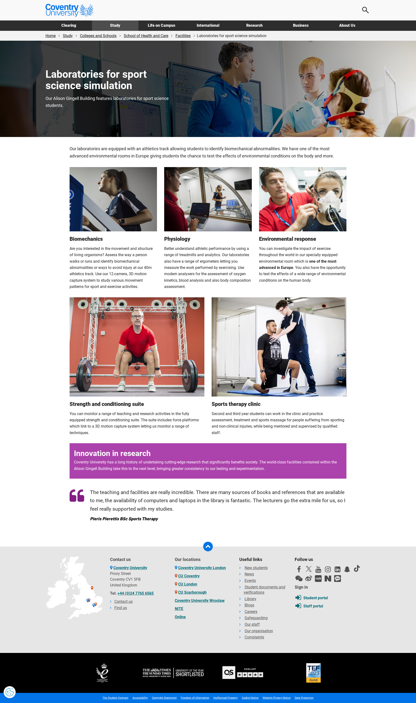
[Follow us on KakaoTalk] (337, 578)
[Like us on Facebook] (299, 570)
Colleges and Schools (98, 35)
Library (250, 599)
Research (254, 25)
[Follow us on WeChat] (299, 578)
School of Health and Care (146, 35)
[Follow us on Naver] (328, 578)
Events (250, 580)
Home (51, 35)
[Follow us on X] (308, 569)
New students (256, 568)
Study (115, 25)
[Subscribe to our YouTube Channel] (318, 570)
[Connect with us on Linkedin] (337, 570)
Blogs (249, 605)
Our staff (252, 624)
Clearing (68, 25)
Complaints (254, 637)
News (249, 574)
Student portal (315, 598)
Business (301, 25)
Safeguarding (256, 618)
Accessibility (140, 697)
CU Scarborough (192, 592)
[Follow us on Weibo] (308, 578)
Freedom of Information (195, 697)
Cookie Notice (250, 697)
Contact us (123, 601)
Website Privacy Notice (277, 697)
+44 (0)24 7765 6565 (135, 593)
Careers (251, 611)
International (208, 25)
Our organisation (259, 631)
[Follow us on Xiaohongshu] (318, 578)
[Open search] (365, 10)
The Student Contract (115, 697)
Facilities (183, 35)
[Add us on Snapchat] (347, 570)
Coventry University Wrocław (200, 600)
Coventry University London (202, 568)
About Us (347, 25)
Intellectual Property (225, 697)
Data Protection (304, 697)
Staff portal (313, 606)
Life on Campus (161, 25)
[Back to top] (208, 546)
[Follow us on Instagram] (328, 570)
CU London (187, 584)
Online (180, 617)
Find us (120, 607)
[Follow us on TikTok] (356, 568)
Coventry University (130, 568)
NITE (179, 608)
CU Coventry (189, 576)
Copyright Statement (164, 697)
